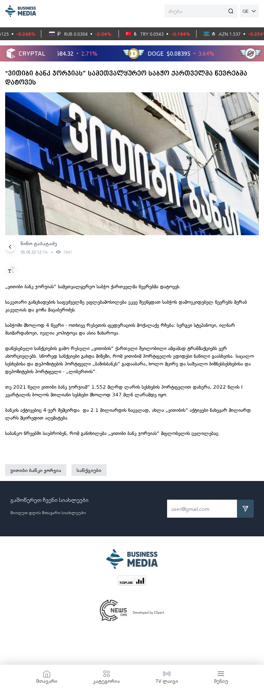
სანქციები (89, 470)
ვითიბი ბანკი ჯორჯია (35, 470)
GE (245, 11)
